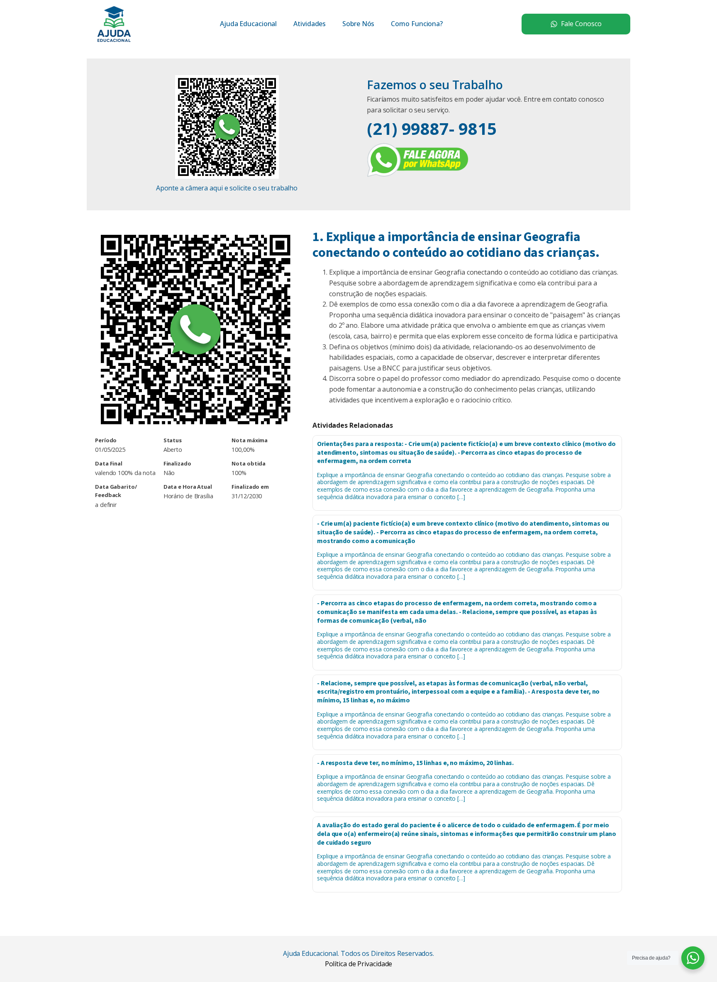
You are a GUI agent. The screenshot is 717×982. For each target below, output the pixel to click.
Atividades (309, 23)
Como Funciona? (417, 23)
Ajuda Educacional (248, 23)
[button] (576, 24)
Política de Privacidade (359, 963)
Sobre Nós (358, 23)
